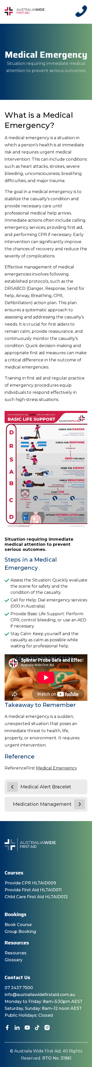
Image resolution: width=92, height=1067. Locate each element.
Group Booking (20, 931)
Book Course (18, 924)
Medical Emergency (56, 768)
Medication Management (42, 804)
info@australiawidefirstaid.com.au (40, 994)
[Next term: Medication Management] (79, 804)
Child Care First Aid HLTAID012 (36, 896)
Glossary (13, 959)
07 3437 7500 (19, 987)
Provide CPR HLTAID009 (30, 883)
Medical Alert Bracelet (45, 787)
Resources (16, 953)
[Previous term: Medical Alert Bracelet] (12, 787)
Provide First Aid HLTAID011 (33, 889)
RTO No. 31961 (56, 1058)
